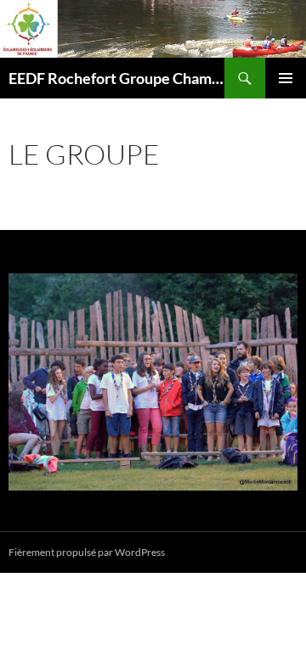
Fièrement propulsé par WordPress (86, 552)
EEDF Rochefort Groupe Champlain (116, 78)
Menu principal (285, 78)
